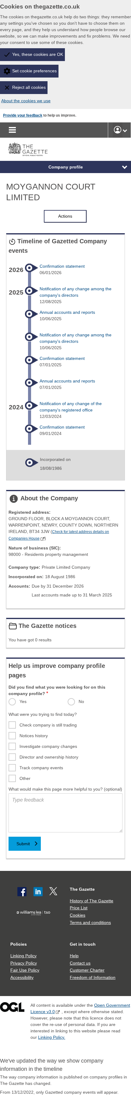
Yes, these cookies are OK (37, 54)
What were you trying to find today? (43, 714)
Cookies (77, 915)
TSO (34, 924)
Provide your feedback (22, 115)
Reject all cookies (29, 87)
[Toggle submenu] (124, 130)
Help (74, 955)
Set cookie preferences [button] (34, 70)
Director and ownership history (48, 757)
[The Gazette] (28, 149)
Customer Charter (87, 970)
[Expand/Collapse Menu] (120, 167)
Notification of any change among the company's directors (76, 292)
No (81, 701)
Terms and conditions (90, 922)
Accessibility (22, 977)
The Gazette (82, 889)
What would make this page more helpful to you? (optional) (65, 789)
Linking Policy (23, 955)
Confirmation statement (62, 266)
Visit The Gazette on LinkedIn (38, 891)
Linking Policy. (51, 1037)
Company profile (65, 167)
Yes (23, 701)
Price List (78, 907)
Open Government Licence (12, 1008)
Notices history (33, 735)
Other (24, 778)
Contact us (80, 963)
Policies (18, 944)
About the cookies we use (26, 100)
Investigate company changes (48, 746)
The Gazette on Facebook (22, 891)
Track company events (41, 767)
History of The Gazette (91, 900)
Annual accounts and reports (67, 312)
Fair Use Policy (24, 970)
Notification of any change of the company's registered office (71, 406)
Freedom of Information (92, 977)
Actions (65, 216)
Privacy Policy (23, 963)
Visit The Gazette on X (53, 891)
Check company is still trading (48, 725)
